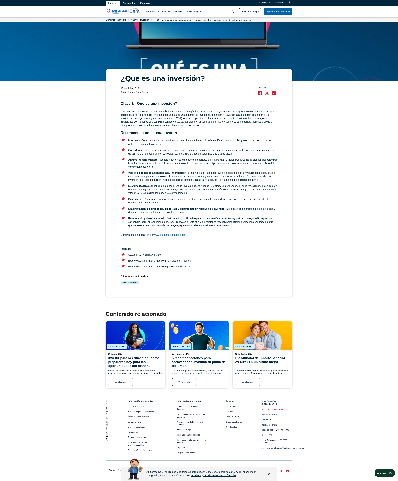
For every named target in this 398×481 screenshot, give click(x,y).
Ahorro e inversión (129, 283)
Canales (230, 401)
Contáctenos (231, 407)
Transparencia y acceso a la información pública (140, 443)
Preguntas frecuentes (186, 453)
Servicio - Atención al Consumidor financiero (191, 415)
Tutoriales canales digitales (188, 435)
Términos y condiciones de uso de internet (191, 441)
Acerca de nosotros (136, 407)
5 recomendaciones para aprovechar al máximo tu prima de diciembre (199, 362)
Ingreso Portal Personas (278, 11)
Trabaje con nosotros (137, 437)
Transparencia (265, 3)
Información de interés (189, 401)
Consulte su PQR (233, 417)
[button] (260, 93)
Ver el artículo (120, 382)
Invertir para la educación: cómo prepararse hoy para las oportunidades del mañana (133, 362)
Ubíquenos (230, 412)
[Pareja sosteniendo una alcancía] (262, 335)
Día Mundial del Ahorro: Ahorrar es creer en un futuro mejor (260, 360)
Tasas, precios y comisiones (139, 417)
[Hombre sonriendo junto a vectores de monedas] (199, 335)
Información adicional (137, 427)
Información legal (184, 430)
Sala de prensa (134, 422)
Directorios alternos (234, 422)
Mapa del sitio (183, 448)
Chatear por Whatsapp (274, 409)
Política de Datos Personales (140, 450)
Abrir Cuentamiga (250, 11)
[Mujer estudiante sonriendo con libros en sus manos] (135, 335)
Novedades (133, 432)
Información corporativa (140, 401)
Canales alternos (233, 427)
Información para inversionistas (141, 412)
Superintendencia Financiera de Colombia (190, 423)
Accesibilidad (280, 3)
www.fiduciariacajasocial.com (169, 234)
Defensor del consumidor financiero (187, 408)
